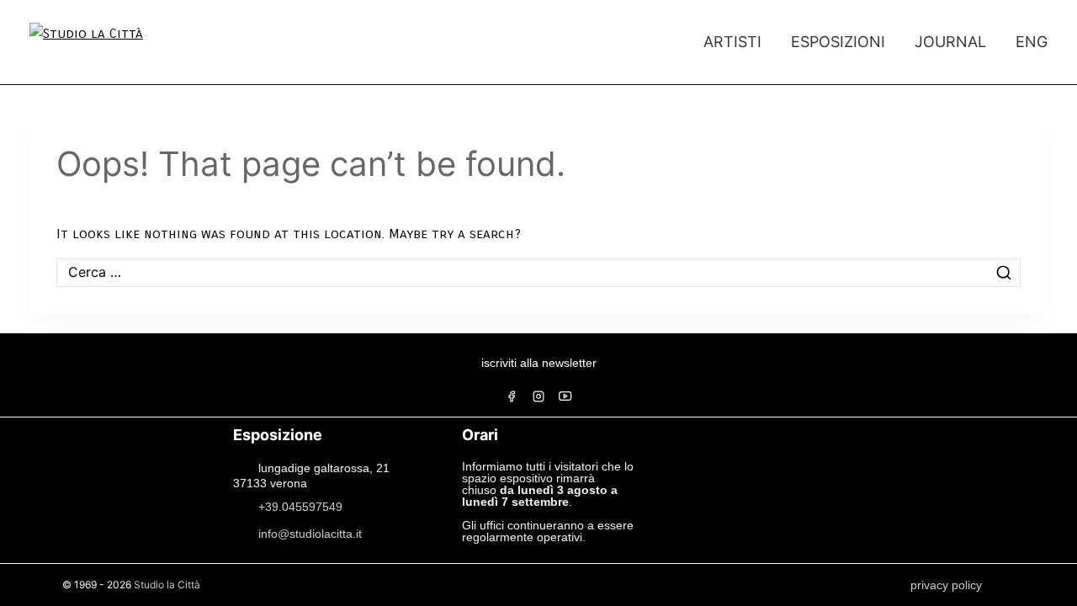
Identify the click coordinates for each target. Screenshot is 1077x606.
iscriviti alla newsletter (539, 362)
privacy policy (946, 585)
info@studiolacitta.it (310, 533)
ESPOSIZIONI (838, 41)
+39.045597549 (300, 506)
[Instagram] (538, 396)
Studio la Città (167, 584)
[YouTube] (565, 396)
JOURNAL (950, 41)
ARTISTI (732, 41)
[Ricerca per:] (538, 272)
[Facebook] (511, 396)
